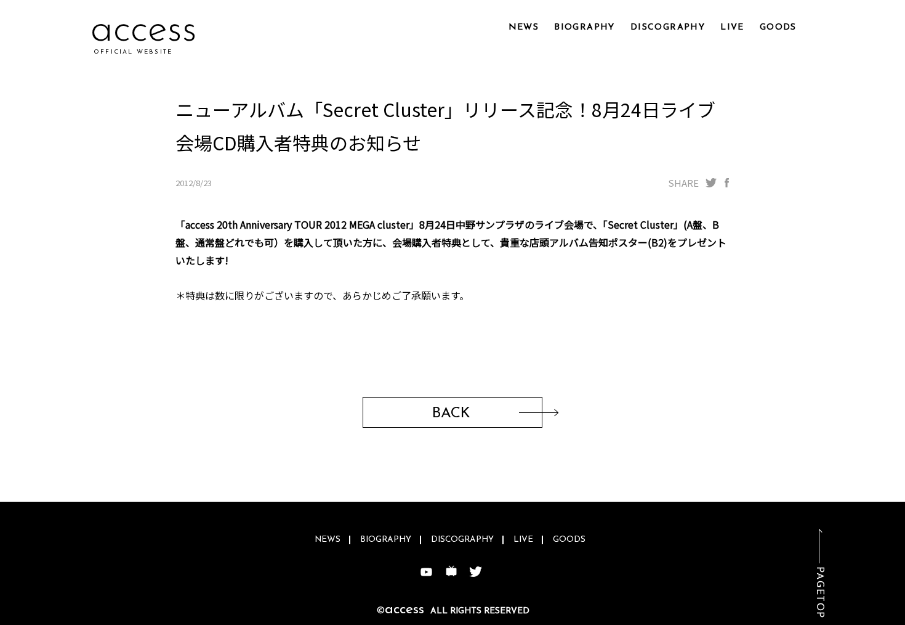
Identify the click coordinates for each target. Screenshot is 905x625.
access (143, 30)
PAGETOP (819, 592)
